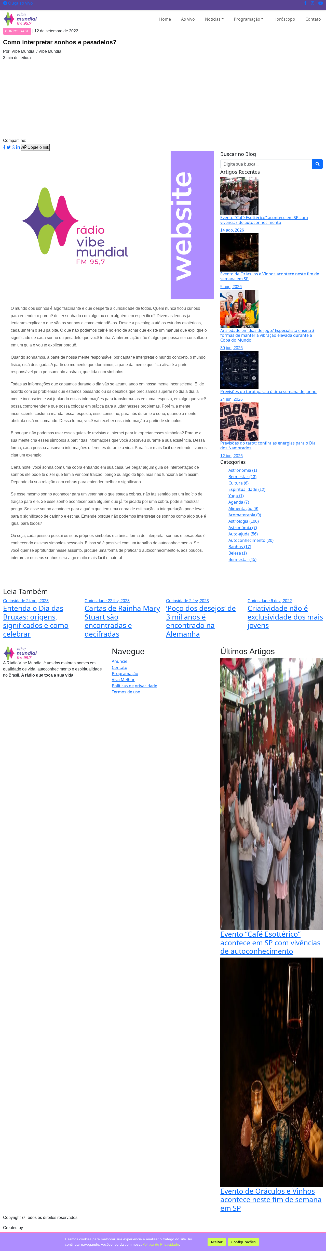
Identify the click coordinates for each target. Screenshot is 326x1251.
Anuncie (119, 661)
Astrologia (243, 521)
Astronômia (242, 527)
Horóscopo (284, 19)
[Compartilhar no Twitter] (9, 147)
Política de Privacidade (160, 1244)
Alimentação (243, 508)
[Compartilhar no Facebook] (5, 147)
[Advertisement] (163, 99)
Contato (313, 19)
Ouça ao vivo (20, 3)
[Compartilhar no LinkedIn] (18, 147)
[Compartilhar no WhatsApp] (14, 147)
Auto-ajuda (243, 534)
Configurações (243, 1242)
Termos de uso (126, 692)
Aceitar (217, 1242)
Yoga (236, 496)
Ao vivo (188, 19)
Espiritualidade (246, 489)
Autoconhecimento (251, 540)
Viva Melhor (123, 679)
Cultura (238, 483)
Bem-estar (242, 476)
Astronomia (242, 470)
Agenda (238, 502)
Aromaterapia (244, 515)
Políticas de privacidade (134, 686)
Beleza (237, 553)
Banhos (239, 546)
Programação (247, 19)
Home (165, 19)
